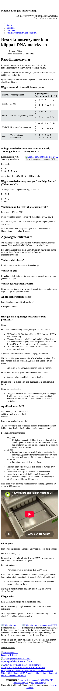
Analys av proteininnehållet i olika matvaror (23, 667)
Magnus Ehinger (38, 682)
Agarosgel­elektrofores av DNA (16, 661)
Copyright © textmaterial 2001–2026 (33, 680)
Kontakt (29, 687)
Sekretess (54, 685)
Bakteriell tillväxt (10, 655)
